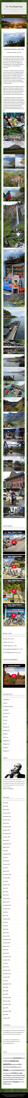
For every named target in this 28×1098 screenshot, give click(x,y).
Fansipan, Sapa (6, 645)
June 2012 (5, 980)
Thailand (5, 744)
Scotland (5, 1081)
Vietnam (5, 751)
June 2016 (5, 912)
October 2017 (6, 884)
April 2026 (5, 806)
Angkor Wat (5, 1058)
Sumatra (10, 1081)
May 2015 (5, 925)
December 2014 (7, 939)
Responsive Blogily (10, 1095)
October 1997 (6, 1018)
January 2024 (6, 830)
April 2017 (5, 891)
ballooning (10, 1058)
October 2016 (6, 908)
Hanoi (17, 1067)
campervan (14, 1060)
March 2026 (6, 809)
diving (20, 1064)
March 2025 (6, 823)
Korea (4, 720)
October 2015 (6, 919)
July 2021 (5, 857)
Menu (23, 16)
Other (4, 737)
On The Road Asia (14, 6)
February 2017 (6, 898)
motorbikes (13, 1075)
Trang (23, 1081)
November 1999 (7, 1004)
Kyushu (14, 1073)
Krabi (4, 1073)
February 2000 (6, 1001)
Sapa (22, 1079)
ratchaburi (15, 1079)
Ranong (11, 1079)
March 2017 (6, 895)
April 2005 (5, 994)
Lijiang (4, 1075)
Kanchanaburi (16, 1070)
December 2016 (7, 905)
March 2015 (6, 932)
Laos (4, 723)
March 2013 (6, 966)
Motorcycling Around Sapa (9, 649)
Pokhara (7, 1079)
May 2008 (5, 990)
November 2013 (7, 956)
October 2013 (6, 960)
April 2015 (5, 929)
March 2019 (6, 871)
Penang (20, 1077)
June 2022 (5, 850)
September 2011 (7, 984)
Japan (4, 716)
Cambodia (5, 699)
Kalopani (10, 1070)
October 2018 (6, 878)
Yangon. (9, 1083)
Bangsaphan (17, 1058)
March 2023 (6, 840)
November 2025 (7, 816)
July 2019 (5, 867)
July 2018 (5, 881)
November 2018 (7, 874)
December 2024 (7, 826)
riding (19, 1079)
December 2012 (7, 973)
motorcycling (21, 1075)
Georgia (5, 710)
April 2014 (5, 949)
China (4, 703)
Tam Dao (5, 638)
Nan (14, 1077)
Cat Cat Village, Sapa (8, 652)
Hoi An (20, 1067)
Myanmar (5, 730)
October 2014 (6, 942)
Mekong (8, 1075)
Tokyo (20, 1081)
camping (7, 1064)
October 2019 (6, 864)
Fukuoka (8, 1067)
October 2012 (6, 977)
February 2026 (6, 813)
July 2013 (5, 963)
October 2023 (6, 837)
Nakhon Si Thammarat (8, 1077)
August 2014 (6, 946)
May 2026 (5, 802)
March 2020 (6, 860)
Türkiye (5, 747)
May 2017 (5, 888)
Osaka (16, 1077)
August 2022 (6, 847)
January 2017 (6, 902)
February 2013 (6, 970)
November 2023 (7, 833)
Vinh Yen (5, 642)
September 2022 (7, 843)
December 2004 (7, 997)
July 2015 (5, 922)
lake (18, 1073)
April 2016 (5, 915)
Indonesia (5, 713)
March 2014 (6, 953)
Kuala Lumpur (8, 1073)
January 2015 (6, 936)
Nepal (4, 733)
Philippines (5, 740)
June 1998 (5, 1014)
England (4, 1067)
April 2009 (5, 987)
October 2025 (6, 819)
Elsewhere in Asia (7, 706)
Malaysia (5, 727)
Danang (15, 1064)
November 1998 (7, 1011)
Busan (23, 1058)
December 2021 (7, 854)
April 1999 (5, 1008)
